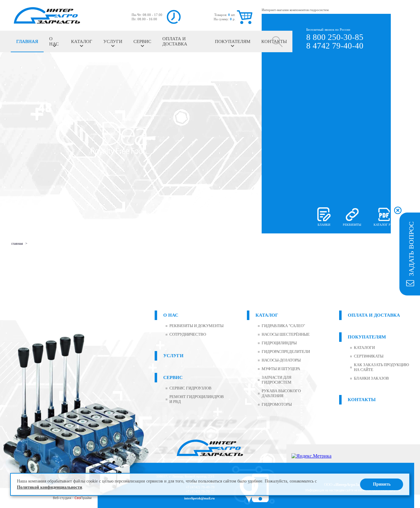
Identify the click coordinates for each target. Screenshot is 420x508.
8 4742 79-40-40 (334, 45)
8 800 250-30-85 (334, 37)
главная (17, 243)
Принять (381, 484)
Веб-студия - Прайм (72, 498)
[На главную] (210, 448)
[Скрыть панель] (397, 210)
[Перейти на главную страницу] (47, 15)
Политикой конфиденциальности (49, 487)
